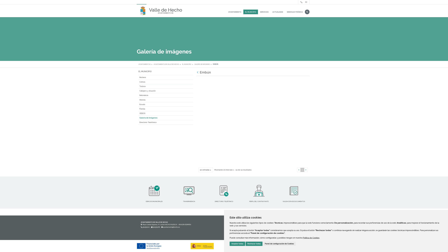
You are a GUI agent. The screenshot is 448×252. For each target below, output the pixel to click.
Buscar (307, 12)
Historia (142, 100)
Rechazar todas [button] (254, 244)
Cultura (142, 82)
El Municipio (250, 12)
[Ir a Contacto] (306, 2)
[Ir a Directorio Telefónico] (301, 2)
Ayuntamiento (234, 12)
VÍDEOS (142, 113)
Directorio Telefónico (148, 122)
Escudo (142, 104)
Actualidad (277, 12)
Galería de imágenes (202, 64)
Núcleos (142, 77)
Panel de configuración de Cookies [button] (279, 244)
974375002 (146, 227)
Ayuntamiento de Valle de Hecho (166, 64)
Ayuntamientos (144, 64)
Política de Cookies (311, 238)
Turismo (142, 86)
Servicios (264, 12)
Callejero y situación (147, 91)
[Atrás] (198, 72)
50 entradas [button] (205, 170)
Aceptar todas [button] (237, 244)
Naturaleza (143, 95)
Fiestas (142, 109)
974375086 (156, 227)
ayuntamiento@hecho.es (171, 227)
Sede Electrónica (295, 12)
